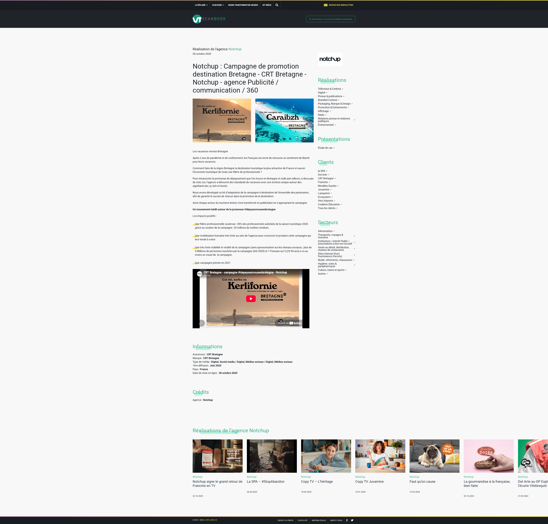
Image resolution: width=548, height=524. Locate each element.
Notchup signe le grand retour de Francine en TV (217, 484)
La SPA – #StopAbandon (265, 482)
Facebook (347, 520)
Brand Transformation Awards (243, 5)
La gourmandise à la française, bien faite (487, 484)
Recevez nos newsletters (341, 5)
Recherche (277, 5)
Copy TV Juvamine (369, 482)
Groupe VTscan (336, 520)
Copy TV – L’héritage (317, 482)
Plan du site (302, 520)
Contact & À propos (285, 520)
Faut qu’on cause (422, 482)
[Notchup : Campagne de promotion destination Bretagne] (222, 120)
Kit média (267, 5)
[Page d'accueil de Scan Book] (209, 19)
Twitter (352, 520)
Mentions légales (319, 520)
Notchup (234, 49)
